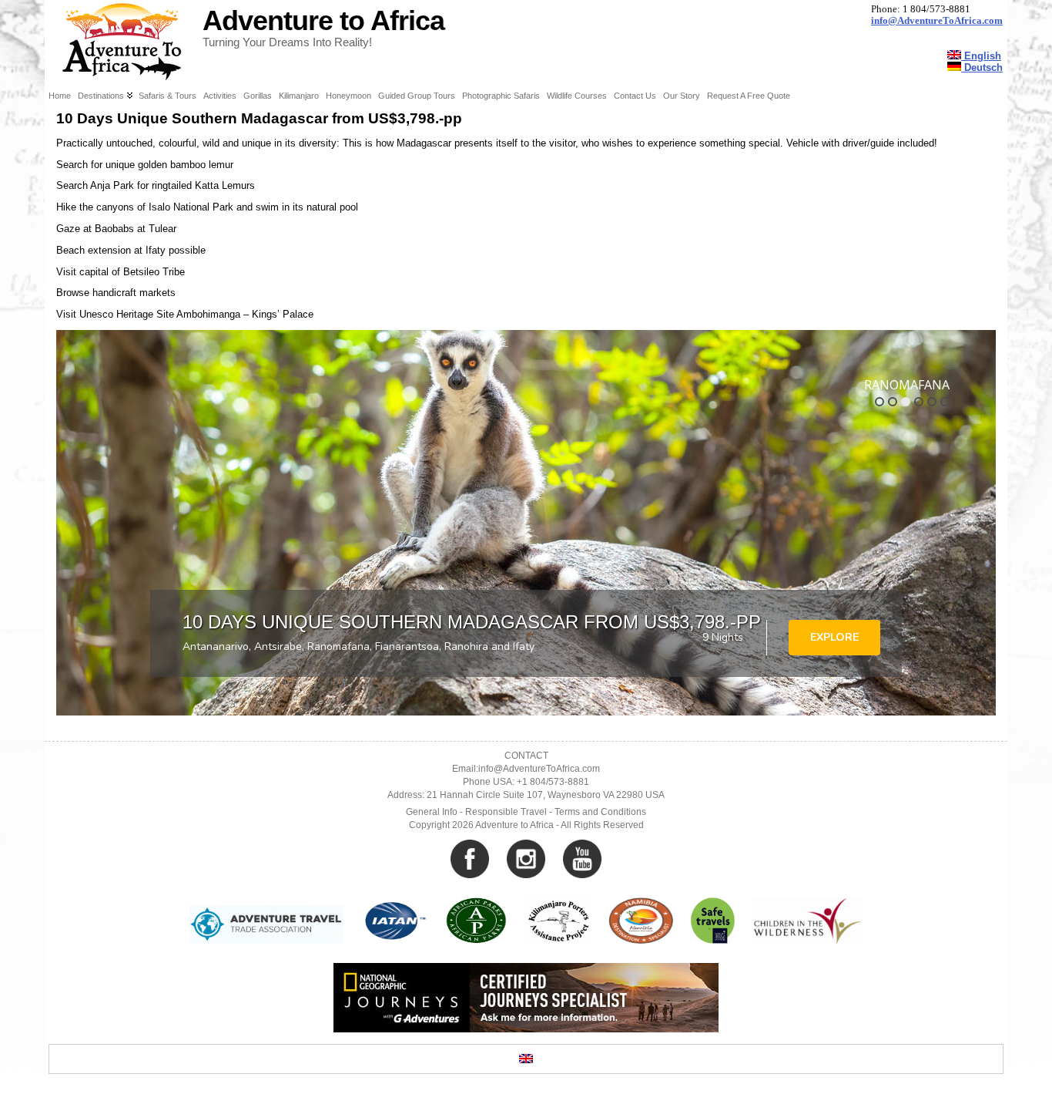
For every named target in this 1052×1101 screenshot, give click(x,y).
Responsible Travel (506, 811)
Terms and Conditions (600, 811)
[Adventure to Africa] (526, 42)
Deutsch (982, 67)
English (981, 56)
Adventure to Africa (323, 20)
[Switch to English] (526, 1059)
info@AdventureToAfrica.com (937, 20)
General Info (431, 811)
